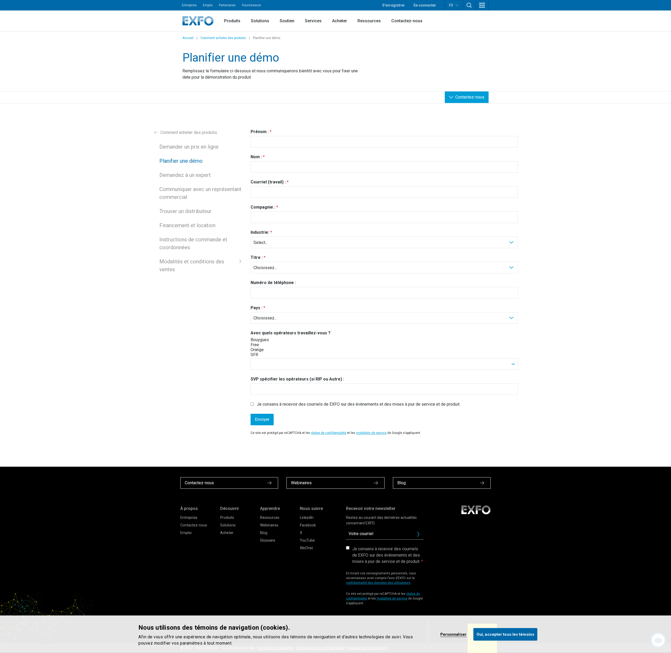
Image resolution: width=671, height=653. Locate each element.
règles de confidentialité (328, 433)
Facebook (308, 525)
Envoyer (262, 419)
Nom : (256, 156)
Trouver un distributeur (185, 211)
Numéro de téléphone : (273, 282)
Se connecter (424, 5)
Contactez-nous (407, 20)
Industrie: (260, 232)
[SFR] (269, 354)
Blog (263, 533)
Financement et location (187, 225)
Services (313, 20)
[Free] (269, 344)
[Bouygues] (269, 339)
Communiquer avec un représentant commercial (200, 193)
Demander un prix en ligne (189, 147)
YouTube (307, 540)
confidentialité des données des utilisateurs (378, 583)
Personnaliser (453, 634)
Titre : (257, 257)
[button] (469, 5)
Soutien (287, 20)
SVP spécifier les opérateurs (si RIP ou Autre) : (297, 379)
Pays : (256, 307)
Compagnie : (263, 207)
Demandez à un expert (185, 175)
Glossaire (267, 540)
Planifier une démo (181, 161)
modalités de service (371, 433)
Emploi (208, 5)
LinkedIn (306, 517)
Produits (232, 20)
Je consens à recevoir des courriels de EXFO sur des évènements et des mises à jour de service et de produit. (358, 404)
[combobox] (384, 364)
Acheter (339, 20)
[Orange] (269, 349)
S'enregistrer (393, 5)
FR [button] (451, 5)
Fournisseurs (251, 5)
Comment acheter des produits (223, 38)
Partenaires (227, 5)
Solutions (260, 20)
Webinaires (269, 525)
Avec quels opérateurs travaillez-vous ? (291, 332)
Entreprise (189, 5)
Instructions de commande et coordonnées (193, 243)
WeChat (306, 548)
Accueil (187, 38)
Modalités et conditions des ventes (191, 265)
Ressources (369, 20)
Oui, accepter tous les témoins (505, 634)
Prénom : (260, 131)
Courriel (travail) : (268, 181)
